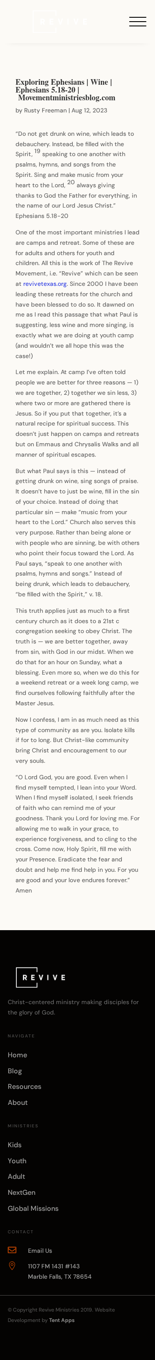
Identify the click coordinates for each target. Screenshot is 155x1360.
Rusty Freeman (45, 110)
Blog (15, 1070)
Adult (16, 1176)
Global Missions (33, 1208)
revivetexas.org (45, 284)
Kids (15, 1144)
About (18, 1102)
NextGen (21, 1192)
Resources (24, 1086)
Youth (17, 1160)
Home (17, 1054)
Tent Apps (61, 1320)
